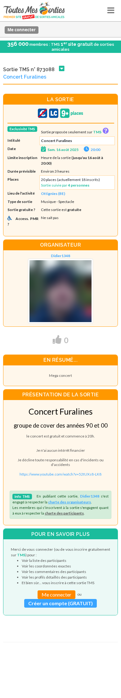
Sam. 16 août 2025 (62, 149)
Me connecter (21, 29)
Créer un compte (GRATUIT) (60, 603)
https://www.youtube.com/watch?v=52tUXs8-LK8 (60, 474)
